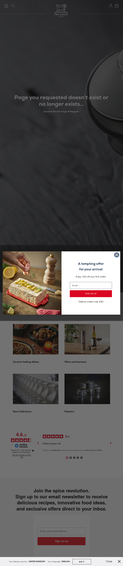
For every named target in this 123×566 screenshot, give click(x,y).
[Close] (119, 561)
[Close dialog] (116, 255)
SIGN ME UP (91, 294)
